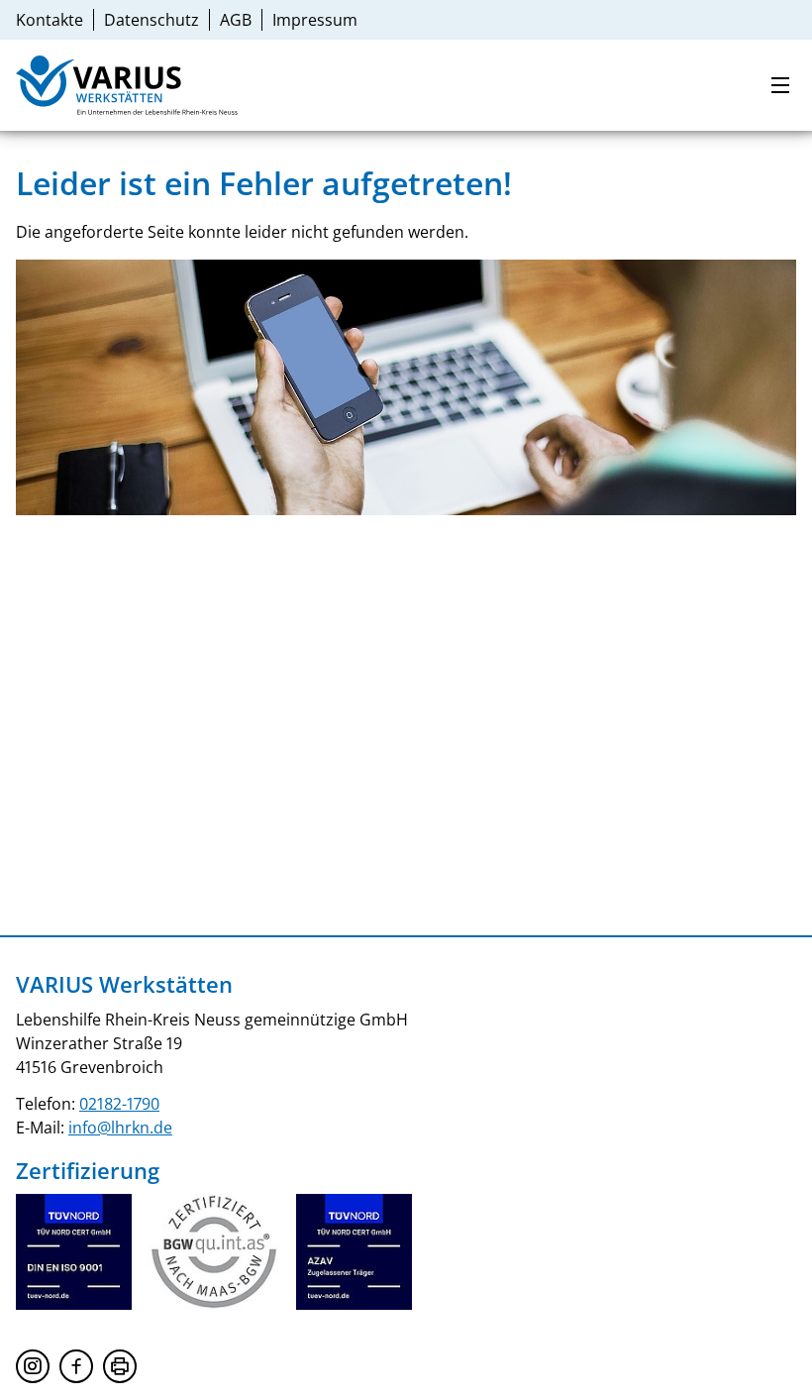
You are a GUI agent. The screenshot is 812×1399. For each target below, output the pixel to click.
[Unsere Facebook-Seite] (76, 1366)
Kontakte (49, 20)
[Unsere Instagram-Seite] (33, 1366)
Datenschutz (151, 20)
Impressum (314, 20)
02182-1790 (119, 1104)
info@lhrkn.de (120, 1127)
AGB (236, 20)
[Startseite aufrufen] (115, 85)
